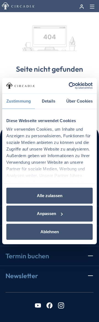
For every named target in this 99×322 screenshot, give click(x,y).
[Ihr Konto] (81, 6)
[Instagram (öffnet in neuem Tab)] (61, 305)
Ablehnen (49, 231)
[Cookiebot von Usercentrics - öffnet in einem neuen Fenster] (70, 85)
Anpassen (46, 213)
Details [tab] (48, 100)
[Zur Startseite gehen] (18, 6)
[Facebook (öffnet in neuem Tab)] (49, 305)
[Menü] (92, 6)
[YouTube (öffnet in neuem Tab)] (38, 305)
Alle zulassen (49, 195)
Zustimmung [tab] (18, 100)
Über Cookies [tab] (79, 100)
